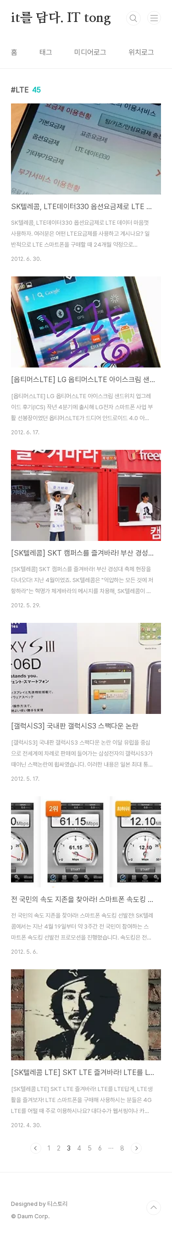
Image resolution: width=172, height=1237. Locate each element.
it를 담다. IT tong (61, 18)
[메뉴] (154, 18)
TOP (153, 1207)
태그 (45, 52)
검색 (133, 18)
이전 (35, 1148)
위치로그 (141, 52)
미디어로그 (90, 52)
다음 (136, 1148)
